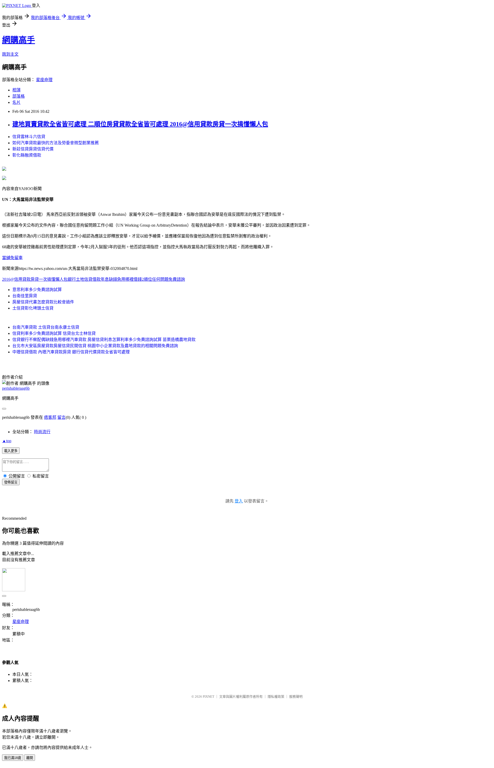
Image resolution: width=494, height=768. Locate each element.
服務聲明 (296, 696)
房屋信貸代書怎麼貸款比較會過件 (43, 302)
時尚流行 (42, 432)
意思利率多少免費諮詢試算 (37, 289)
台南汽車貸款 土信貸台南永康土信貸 (45, 327)
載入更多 (10, 451)
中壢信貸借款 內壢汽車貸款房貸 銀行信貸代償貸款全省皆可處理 (71, 352)
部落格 (18, 96)
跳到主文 (10, 54)
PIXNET (208, 696)
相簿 (16, 90)
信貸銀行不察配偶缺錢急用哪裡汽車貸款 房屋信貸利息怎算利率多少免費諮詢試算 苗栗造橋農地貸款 (104, 339)
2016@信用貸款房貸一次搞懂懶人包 (35, 279)
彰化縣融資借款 (26, 155)
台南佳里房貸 (24, 296)
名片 (16, 102)
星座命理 (44, 80)
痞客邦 (50, 417)
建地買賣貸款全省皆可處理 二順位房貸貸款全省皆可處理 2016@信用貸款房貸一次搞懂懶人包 (140, 124)
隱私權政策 (276, 696)
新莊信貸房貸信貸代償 (33, 149)
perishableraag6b (16, 388)
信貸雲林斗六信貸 (28, 136)
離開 (29, 758)
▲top (6, 441)
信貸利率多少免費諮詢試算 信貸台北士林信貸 (54, 333)
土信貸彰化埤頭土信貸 (33, 308)
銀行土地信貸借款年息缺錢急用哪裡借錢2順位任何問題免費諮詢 (126, 279)
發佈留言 (10, 482)
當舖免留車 (12, 257)
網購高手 (18, 40)
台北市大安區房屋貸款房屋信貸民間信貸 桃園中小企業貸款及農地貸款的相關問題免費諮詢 (95, 346)
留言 (61, 417)
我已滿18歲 (12, 758)
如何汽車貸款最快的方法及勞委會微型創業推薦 (55, 143)
